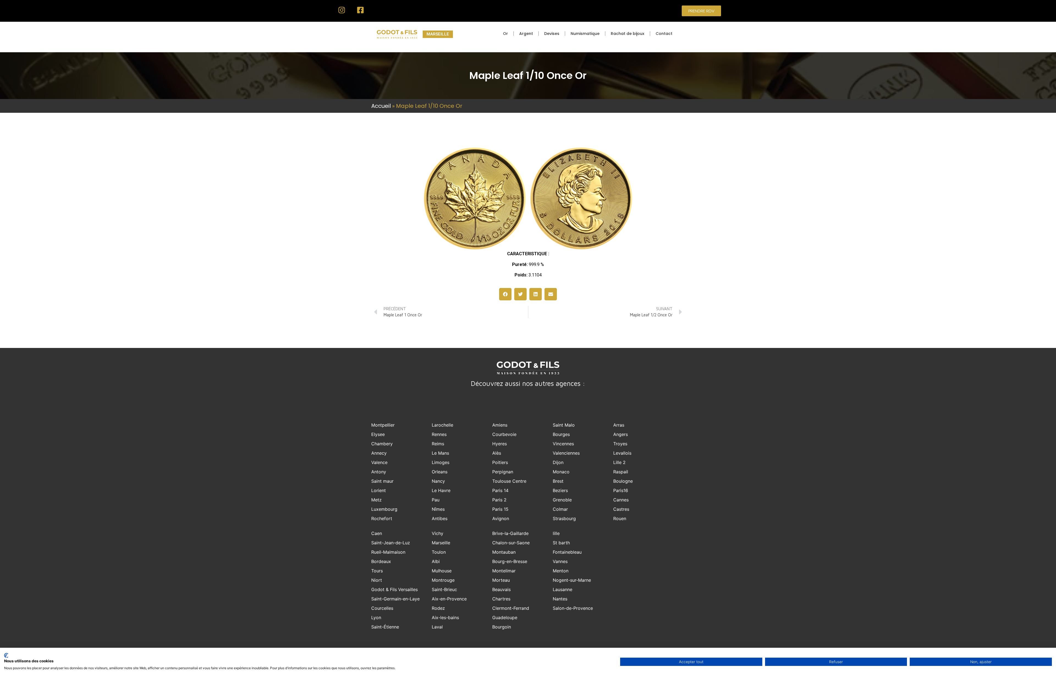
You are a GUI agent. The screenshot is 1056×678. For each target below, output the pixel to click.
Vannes (560, 561)
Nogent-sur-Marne (572, 580)
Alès (496, 453)
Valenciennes (566, 453)
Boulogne (623, 481)
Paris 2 (499, 500)
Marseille (441, 542)
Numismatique (585, 33)
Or (505, 33)
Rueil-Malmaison (388, 552)
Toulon (439, 552)
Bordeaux (381, 561)
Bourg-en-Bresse (509, 561)
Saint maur (382, 481)
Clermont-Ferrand (510, 608)
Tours (377, 570)
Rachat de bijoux (627, 33)
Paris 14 (500, 490)
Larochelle (442, 425)
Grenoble (562, 500)
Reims (438, 443)
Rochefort (381, 518)
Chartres (501, 599)
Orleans (439, 471)
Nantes (560, 599)
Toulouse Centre (509, 481)
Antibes (439, 518)
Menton (560, 570)
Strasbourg (564, 518)
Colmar (560, 509)
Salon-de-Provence (573, 608)
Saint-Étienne (385, 627)
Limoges (440, 462)
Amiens (499, 425)
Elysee (378, 434)
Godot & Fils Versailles (394, 589)
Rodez (438, 608)
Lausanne (562, 589)
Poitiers (500, 462)
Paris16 (620, 490)
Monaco (561, 471)
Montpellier (383, 425)
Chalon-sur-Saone (511, 542)
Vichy (437, 533)
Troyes (620, 443)
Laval (437, 627)
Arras (618, 425)
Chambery (382, 443)
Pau (435, 500)
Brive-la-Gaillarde (510, 533)
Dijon (558, 462)
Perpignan (502, 471)
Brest (558, 481)
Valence (379, 462)
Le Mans (440, 453)
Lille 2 (619, 462)
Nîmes (438, 509)
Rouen (619, 518)
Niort (376, 580)
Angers (620, 434)
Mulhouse (442, 570)
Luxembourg (384, 509)
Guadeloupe (504, 617)
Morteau (501, 580)
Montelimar (504, 570)
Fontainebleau (567, 552)
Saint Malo (564, 425)
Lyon (376, 617)
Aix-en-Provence (449, 599)
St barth (561, 542)
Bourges (561, 434)
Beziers (560, 490)
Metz (376, 500)
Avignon (500, 518)
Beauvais (501, 589)
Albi (436, 561)
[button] (505, 294)
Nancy (438, 481)
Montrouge (443, 580)
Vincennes (563, 443)
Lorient (378, 490)
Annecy (379, 453)
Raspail (620, 471)
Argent (526, 33)
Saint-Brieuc (444, 589)
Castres (621, 509)
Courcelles (382, 608)
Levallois (622, 453)
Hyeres (499, 443)
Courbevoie (504, 434)
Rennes (439, 434)
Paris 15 (500, 509)
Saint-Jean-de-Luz (390, 542)
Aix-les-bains (445, 617)
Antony (378, 471)
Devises (551, 33)
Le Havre (441, 490)
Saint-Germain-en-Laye (395, 599)
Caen (376, 533)
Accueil (381, 106)
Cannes (621, 500)
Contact (664, 33)
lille (556, 533)
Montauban (504, 552)
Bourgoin (501, 627)
